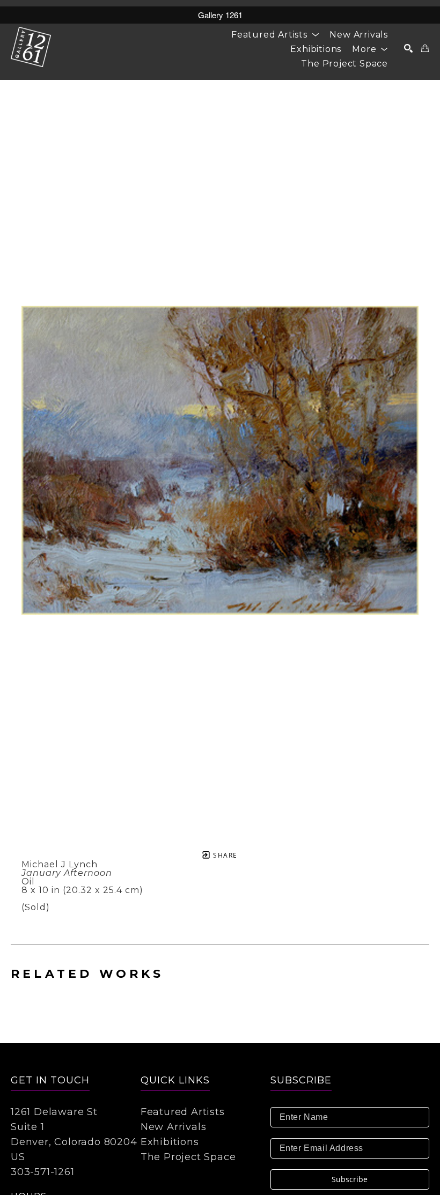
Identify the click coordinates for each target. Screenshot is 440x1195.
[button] (275, 34)
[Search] (408, 48)
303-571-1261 (43, 1172)
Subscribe (350, 1179)
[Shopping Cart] (425, 48)
